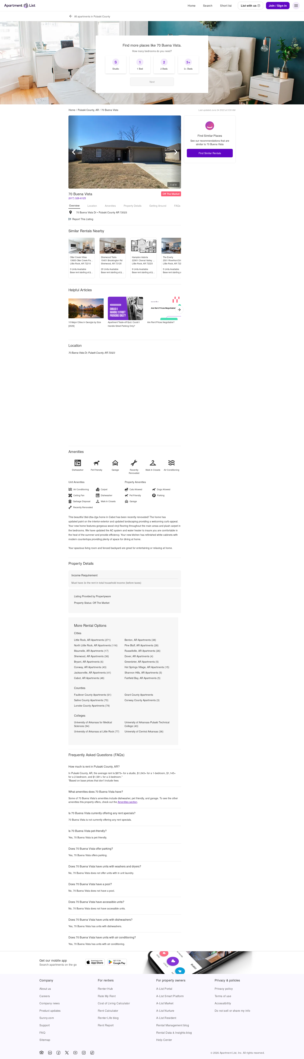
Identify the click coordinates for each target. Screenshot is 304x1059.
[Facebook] (58, 1053)
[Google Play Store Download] (117, 962)
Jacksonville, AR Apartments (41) (92, 672)
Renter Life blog (108, 1018)
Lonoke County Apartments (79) (92, 705)
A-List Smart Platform (170, 996)
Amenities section (127, 802)
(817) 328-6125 (77, 198)
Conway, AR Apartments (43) (90, 667)
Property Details (132, 205)
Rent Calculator (108, 1011)
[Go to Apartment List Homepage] (19, 5)
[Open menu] (296, 5)
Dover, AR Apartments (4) (139, 656)
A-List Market (164, 1003)
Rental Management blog (172, 1025)
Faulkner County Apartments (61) (92, 694)
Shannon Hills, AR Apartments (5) (143, 672)
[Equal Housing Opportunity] (41, 1053)
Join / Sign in (278, 6)
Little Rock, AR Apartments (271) (92, 640)
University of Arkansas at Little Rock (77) (96, 731)
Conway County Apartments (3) (142, 700)
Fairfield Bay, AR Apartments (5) (142, 678)
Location (92, 205)
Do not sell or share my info (232, 1011)
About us (45, 989)
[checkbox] (115, 64)
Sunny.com (46, 1018)
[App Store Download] (95, 962)
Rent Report (106, 1025)
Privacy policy (224, 989)
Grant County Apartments (139, 694)
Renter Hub (105, 989)
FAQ (42, 1033)
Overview (74, 205)
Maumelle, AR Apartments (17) (91, 650)
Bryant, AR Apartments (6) (88, 661)
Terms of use (223, 996)
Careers (44, 996)
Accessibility (223, 1003)
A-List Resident (166, 1018)
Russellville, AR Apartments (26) (142, 650)
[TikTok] (92, 1053)
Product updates (50, 1011)
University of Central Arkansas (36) (144, 731)
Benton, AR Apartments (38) (140, 640)
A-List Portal (164, 989)
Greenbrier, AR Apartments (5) (142, 661)
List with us (249, 6)
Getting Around (157, 205)
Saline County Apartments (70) (91, 700)
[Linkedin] (50, 1053)
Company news (49, 1003)
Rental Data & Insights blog (174, 1033)
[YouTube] (75, 1053)
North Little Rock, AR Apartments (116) (96, 645)
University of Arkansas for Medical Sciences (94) (93, 724)
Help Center (164, 1040)
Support (44, 1025)
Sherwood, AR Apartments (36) (91, 656)
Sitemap (44, 1040)
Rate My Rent (107, 996)
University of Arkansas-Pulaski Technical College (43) (147, 724)
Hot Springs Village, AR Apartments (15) (147, 667)
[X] (67, 1053)
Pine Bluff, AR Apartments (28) (142, 645)
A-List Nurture (165, 1011)
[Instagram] (84, 1053)
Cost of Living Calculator (114, 1003)
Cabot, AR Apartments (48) (89, 678)
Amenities (110, 205)
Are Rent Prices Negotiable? (161, 322)
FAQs (177, 205)
